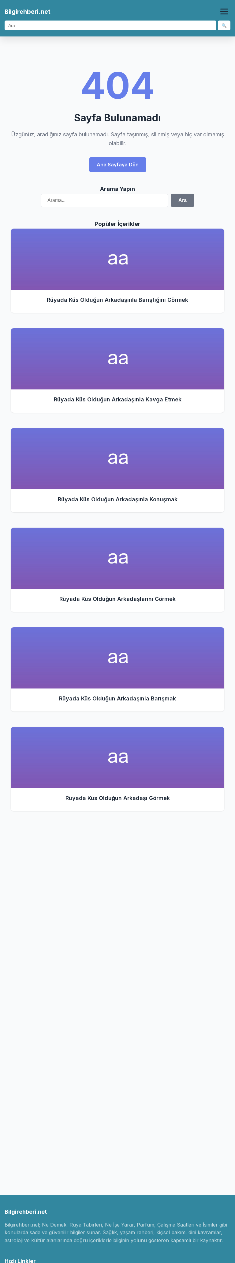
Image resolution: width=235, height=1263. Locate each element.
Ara (182, 200)
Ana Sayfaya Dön (118, 164)
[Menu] (224, 11)
